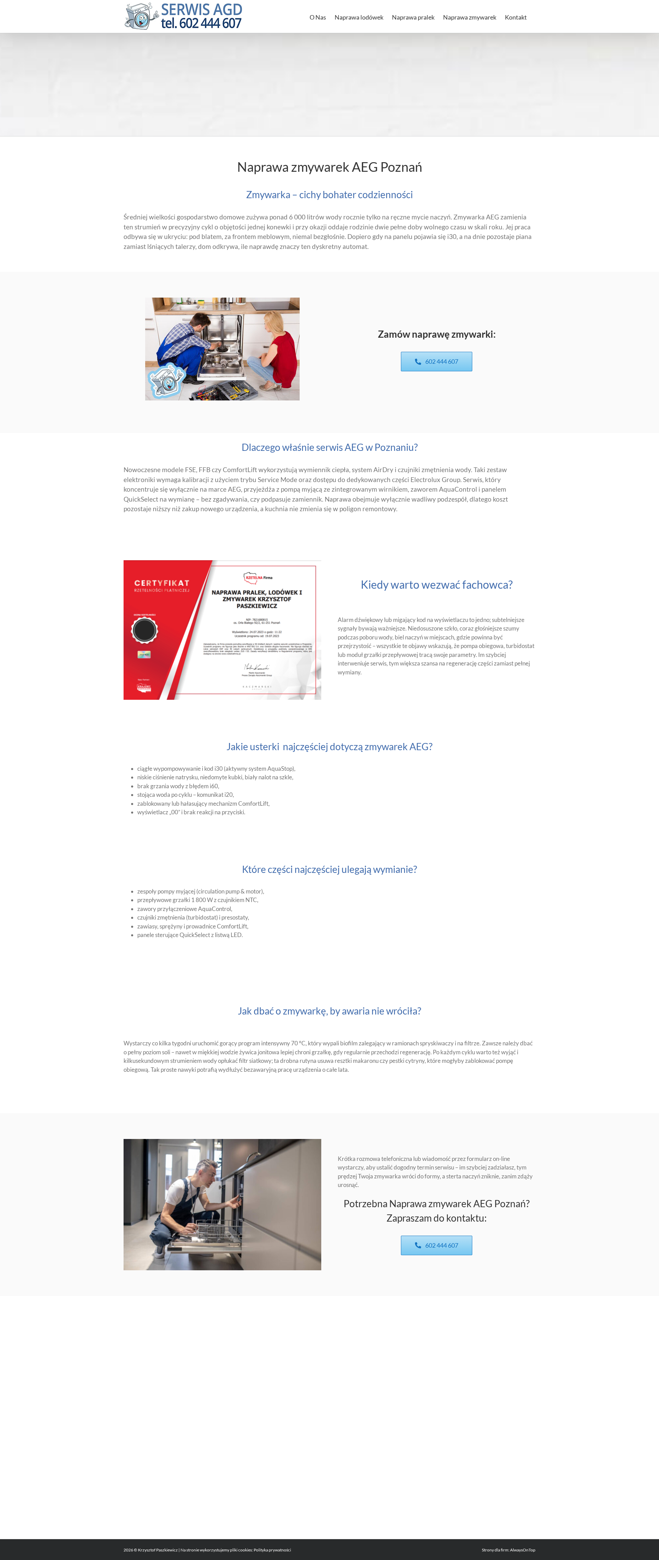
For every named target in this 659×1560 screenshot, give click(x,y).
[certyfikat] (222, 563)
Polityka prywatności (272, 1549)
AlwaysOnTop (522, 1549)
